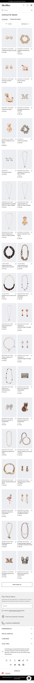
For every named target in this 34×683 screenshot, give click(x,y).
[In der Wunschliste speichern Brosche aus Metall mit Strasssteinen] (31, 387)
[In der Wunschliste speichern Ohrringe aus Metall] (16, 79)
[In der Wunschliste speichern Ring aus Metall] (31, 79)
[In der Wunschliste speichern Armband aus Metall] (16, 108)
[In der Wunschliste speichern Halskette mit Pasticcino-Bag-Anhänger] (31, 171)
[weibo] (10, 665)
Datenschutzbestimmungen (15, 610)
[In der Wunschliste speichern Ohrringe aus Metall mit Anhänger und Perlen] (31, 510)
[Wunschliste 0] (23, 5)
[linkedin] (23, 665)
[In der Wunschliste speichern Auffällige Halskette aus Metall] (31, 49)
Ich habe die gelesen (13, 610)
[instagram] (6, 660)
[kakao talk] (15, 665)
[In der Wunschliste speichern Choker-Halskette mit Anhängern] (16, 355)
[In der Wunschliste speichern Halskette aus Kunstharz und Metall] (16, 294)
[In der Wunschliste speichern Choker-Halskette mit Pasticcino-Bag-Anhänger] (16, 232)
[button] (8, 24)
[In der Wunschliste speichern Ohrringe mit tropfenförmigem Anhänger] (31, 324)
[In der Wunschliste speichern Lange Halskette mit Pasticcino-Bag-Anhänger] (31, 202)
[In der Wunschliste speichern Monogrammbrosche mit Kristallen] (31, 108)
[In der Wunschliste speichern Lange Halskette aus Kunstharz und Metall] (31, 264)
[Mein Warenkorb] (27, 5)
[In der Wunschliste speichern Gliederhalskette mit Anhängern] (31, 294)
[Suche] (31, 10)
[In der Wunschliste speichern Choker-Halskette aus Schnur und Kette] (31, 450)
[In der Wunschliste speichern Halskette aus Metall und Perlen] (16, 450)
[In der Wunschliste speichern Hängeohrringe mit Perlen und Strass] (31, 480)
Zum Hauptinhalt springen (8, 1)
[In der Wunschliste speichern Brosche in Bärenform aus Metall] (16, 139)
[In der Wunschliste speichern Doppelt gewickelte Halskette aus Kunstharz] (16, 264)
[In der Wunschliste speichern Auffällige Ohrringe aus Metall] (16, 49)
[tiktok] (23, 660)
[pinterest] (27, 660)
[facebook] (10, 660)
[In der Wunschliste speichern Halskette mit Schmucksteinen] (16, 387)
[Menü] (31, 5)
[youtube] (19, 660)
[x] (15, 660)
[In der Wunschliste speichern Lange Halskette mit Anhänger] (16, 324)
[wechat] (19, 665)
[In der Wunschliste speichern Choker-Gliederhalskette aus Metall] (16, 480)
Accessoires (5, 19)
